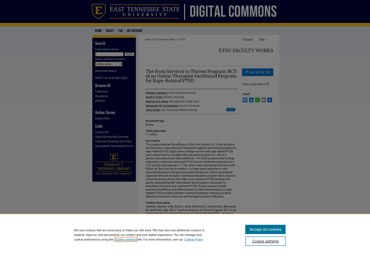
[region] (185, 235)
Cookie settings (125, 239)
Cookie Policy (193, 239)
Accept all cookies (265, 229)
